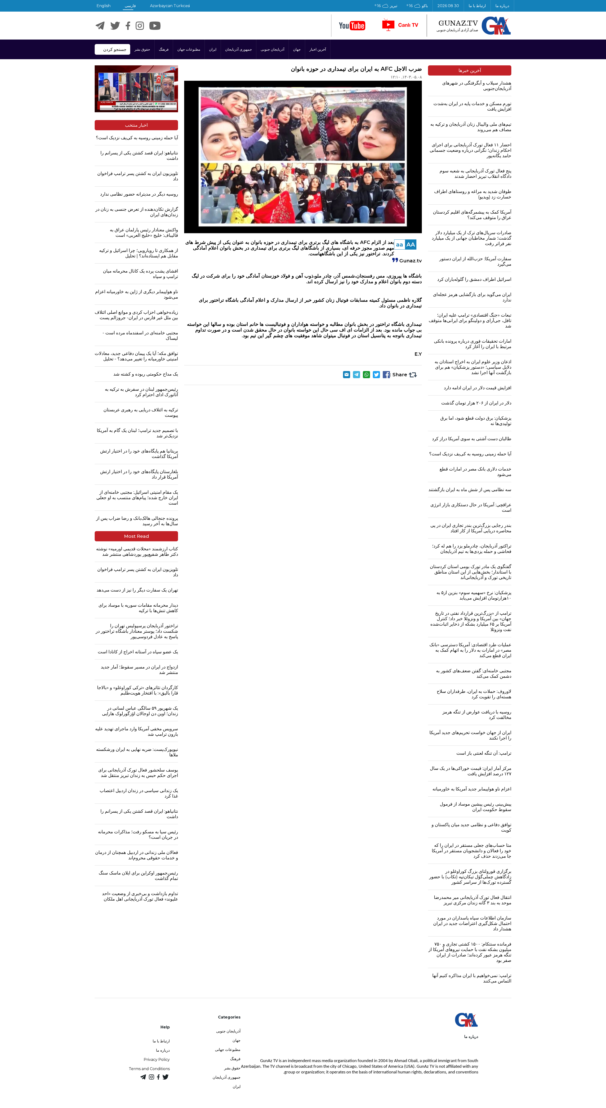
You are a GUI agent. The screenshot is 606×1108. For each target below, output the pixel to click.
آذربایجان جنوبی (272, 49)
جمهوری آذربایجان (238, 49)
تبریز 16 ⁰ (386, 6)
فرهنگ (164, 49)
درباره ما (502, 6)
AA (410, 244)
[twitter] (115, 26)
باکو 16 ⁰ (417, 6)
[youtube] (352, 25)
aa (399, 244)
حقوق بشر (142, 49)
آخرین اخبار (317, 49)
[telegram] (100, 26)
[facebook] (128, 26)
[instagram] (140, 26)
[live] (400, 25)
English (104, 6)
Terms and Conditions (149, 1069)
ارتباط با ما (477, 6)
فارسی (130, 6)
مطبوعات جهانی (228, 1049)
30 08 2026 (448, 6)
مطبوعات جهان (188, 49)
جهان (297, 49)
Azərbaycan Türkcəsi (170, 6)
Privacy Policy (157, 1059)
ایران (212, 49)
